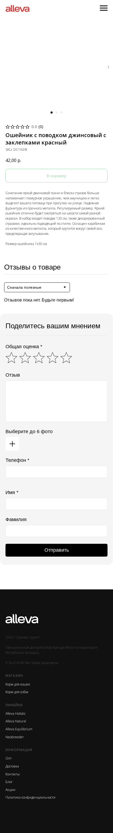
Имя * (11, 492)
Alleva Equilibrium (18, 729)
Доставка (12, 766)
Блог (9, 781)
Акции (10, 789)
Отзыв (12, 375)
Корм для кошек (17, 684)
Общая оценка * (23, 346)
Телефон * (17, 460)
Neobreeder (14, 737)
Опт (8, 758)
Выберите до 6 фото (29, 431)
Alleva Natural (15, 721)
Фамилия (16, 519)
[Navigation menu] (104, 8)
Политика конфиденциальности (30, 797)
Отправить (56, 550)
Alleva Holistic (15, 713)
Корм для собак (17, 692)
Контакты (12, 774)
